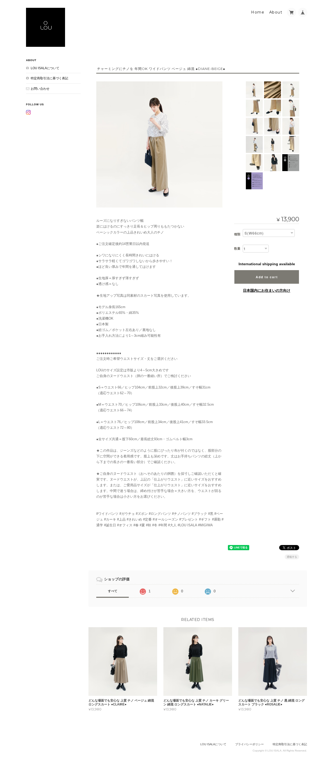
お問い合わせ (40, 88)
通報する (292, 556)
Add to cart (267, 277)
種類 (237, 234)
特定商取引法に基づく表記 (49, 78)
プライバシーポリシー (249, 744)
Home (257, 12)
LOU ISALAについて (45, 68)
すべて (112, 591)
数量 (237, 248)
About (275, 12)
